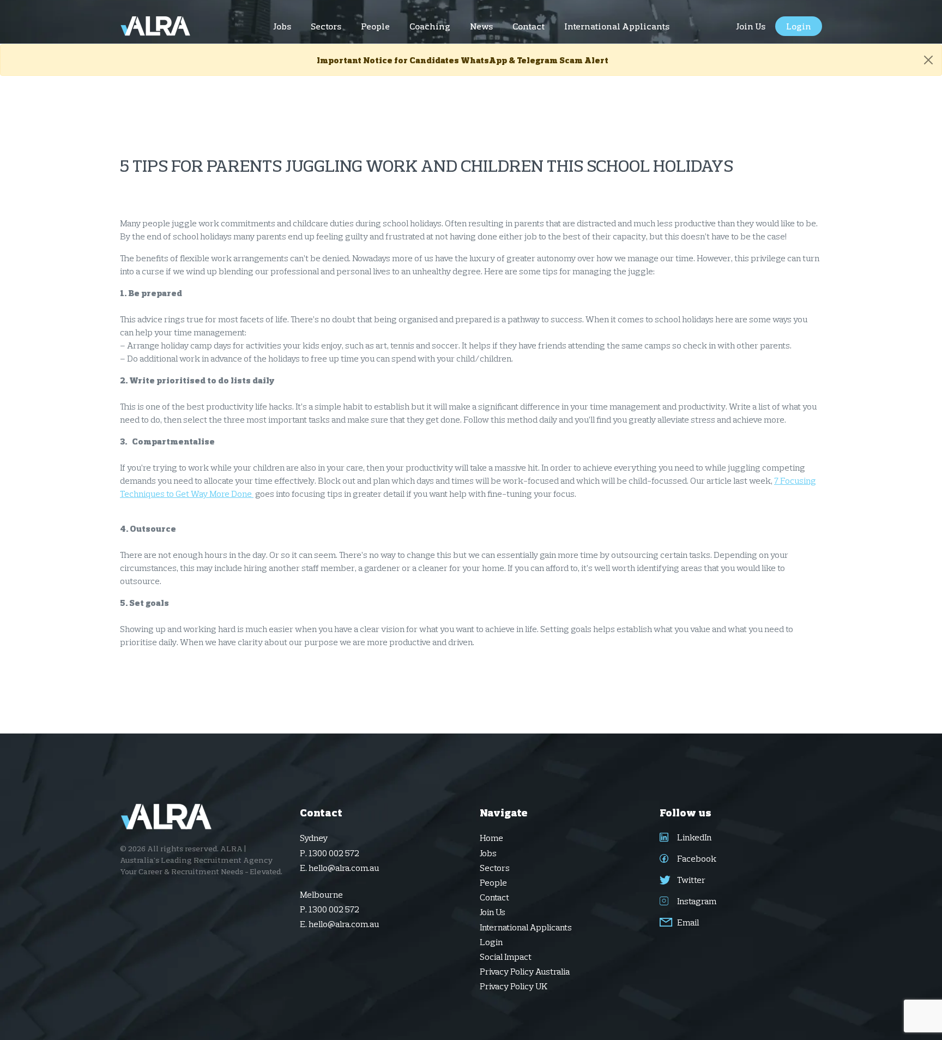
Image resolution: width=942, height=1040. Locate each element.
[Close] (928, 60)
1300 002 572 (334, 852)
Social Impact (506, 956)
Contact (494, 897)
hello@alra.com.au (344, 867)
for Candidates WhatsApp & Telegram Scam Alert (462, 60)
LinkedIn (693, 837)
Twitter (690, 879)
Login (491, 941)
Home (491, 837)
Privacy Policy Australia (525, 971)
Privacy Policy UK (513, 986)
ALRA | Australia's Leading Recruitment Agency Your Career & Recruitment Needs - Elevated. (201, 860)
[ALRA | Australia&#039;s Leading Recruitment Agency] (156, 26)
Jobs (488, 852)
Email (687, 922)
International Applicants (526, 927)
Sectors (495, 867)
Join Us (492, 911)
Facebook (695, 858)
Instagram (695, 900)
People (493, 882)
